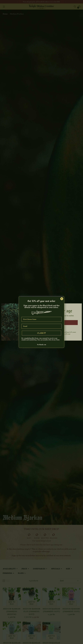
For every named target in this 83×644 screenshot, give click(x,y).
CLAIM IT (41, 333)
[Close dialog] (61, 298)
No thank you (41, 344)
